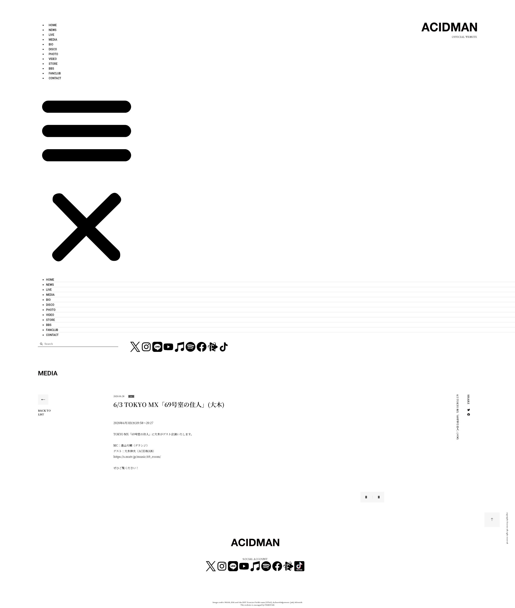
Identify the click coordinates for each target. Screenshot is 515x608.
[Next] (376, 497)
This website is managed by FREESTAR (257, 605)
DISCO (53, 49)
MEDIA (53, 39)
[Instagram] (146, 347)
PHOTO (53, 54)
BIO (51, 44)
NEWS (53, 30)
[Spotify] (190, 347)
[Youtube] (168, 347)
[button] (86, 178)
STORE (53, 63)
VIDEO (53, 59)
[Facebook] (202, 347)
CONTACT (55, 78)
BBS (51, 68)
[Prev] (368, 497)
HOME (53, 25)
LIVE (51, 34)
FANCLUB (55, 73)
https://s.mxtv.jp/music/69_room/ (137, 457)
